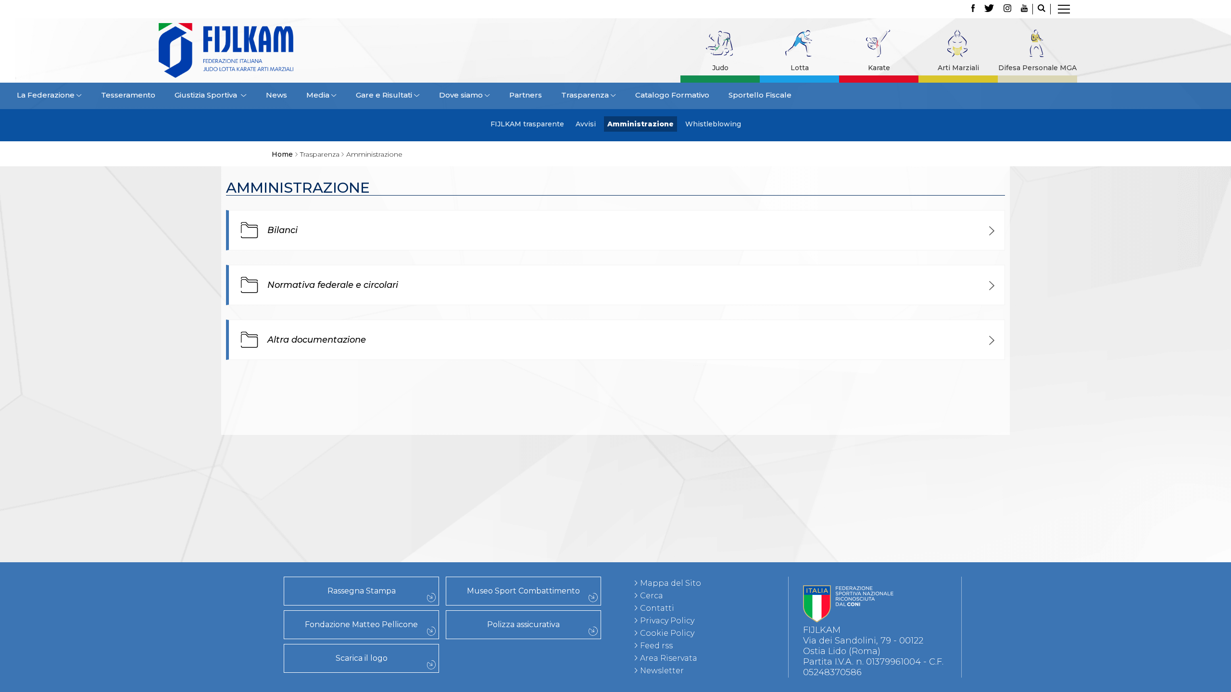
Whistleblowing (713, 124)
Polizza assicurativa (523, 624)
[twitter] (989, 9)
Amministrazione (640, 124)
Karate (879, 67)
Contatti (657, 608)
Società (209, 447)
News (276, 94)
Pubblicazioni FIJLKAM (208, 500)
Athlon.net (209, 521)
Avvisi (586, 124)
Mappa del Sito (670, 583)
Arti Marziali (958, 67)
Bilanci (282, 230)
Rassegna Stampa (361, 590)
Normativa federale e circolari (332, 285)
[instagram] (1007, 9)
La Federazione (209, 458)
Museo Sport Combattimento (523, 590)
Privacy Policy (667, 620)
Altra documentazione (316, 339)
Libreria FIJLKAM (209, 511)
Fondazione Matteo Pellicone (361, 624)
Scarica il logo (362, 658)
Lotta (800, 67)
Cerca (651, 595)
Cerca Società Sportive (208, 468)
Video (209, 553)
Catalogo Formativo (672, 94)
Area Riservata (668, 658)
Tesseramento (128, 94)
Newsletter (662, 670)
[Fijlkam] (286, 50)
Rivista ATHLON (209, 532)
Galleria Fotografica (208, 542)
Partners (525, 94)
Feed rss (656, 645)
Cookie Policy (667, 633)
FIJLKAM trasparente (527, 124)
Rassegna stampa (208, 489)
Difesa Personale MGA (1037, 67)
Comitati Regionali (209, 437)
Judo (720, 67)
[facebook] (973, 9)
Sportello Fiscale (760, 94)
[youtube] (1024, 9)
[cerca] (1041, 9)
